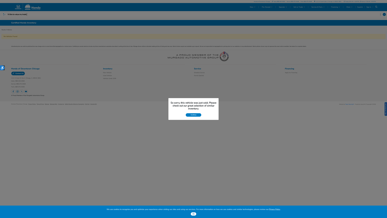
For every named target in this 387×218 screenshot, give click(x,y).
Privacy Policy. (274, 209)
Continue (193, 115)
